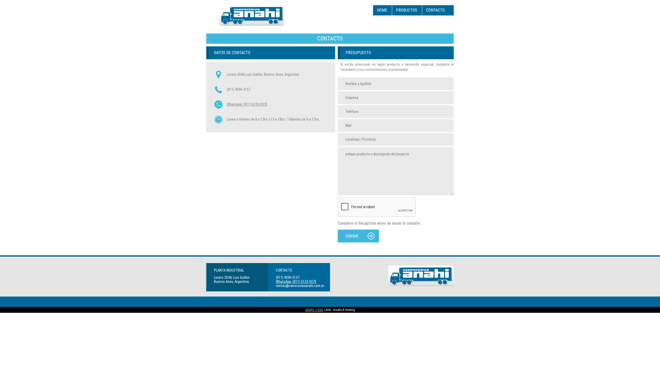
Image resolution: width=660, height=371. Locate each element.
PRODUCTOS (406, 10)
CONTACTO (435, 10)
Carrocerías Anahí (252, 15)
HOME (382, 10)
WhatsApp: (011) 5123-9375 (247, 104)
